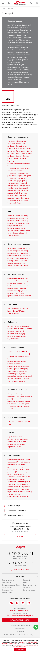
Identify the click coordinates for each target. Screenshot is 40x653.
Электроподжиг (13, 82)
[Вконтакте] (11, 603)
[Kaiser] (20, 3)
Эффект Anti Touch (14, 203)
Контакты (26, 587)
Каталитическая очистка (16, 228)
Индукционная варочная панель (18, 163)
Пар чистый (17, 57)
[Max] (17, 603)
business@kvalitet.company (20, 615)
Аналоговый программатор (17, 216)
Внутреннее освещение (15, 218)
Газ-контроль (21, 35)
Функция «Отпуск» (24, 491)
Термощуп (11, 77)
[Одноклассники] (23, 603)
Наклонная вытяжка (14, 364)
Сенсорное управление (22, 376)
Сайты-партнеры (29, 590)
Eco (8, 25)
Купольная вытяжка (14, 359)
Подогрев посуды (13, 62)
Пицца (25, 57)
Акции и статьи (7, 592)
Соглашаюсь (20, 650)
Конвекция (11, 401)
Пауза (20, 176)
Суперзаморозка (22, 484)
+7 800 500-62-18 (20, 563)
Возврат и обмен (8, 590)
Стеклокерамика (13, 183)
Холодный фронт (13, 79)
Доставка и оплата (8, 580)
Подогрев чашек (13, 338)
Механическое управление (16, 336)
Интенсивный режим (22, 356)
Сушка (19, 70)
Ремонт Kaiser (7, 587)
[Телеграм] (29, 603)
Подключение (6, 582)
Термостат (18, 230)
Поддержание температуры (17, 60)
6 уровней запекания (14, 437)
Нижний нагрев (12, 50)
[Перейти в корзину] (37, 3)
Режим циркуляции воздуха (17, 369)
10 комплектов (22, 248)
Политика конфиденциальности (20, 625)
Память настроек (22, 401)
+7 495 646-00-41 (20, 553)
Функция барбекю (13, 190)
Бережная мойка (13, 253)
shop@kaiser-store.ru (20, 610)
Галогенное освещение (21, 354)
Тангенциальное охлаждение (17, 72)
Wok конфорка (12, 308)
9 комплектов (22, 251)
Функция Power (12, 185)
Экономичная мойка (21, 265)
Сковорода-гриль (19, 181)
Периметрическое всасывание (18, 366)
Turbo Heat (26, 25)
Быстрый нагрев (21, 146)
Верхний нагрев (13, 30)
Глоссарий (26, 580)
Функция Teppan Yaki (19, 188)
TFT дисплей (16, 25)
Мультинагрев (23, 47)
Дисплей (27, 37)
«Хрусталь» (11, 248)
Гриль (9, 37)
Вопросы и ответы (29, 585)
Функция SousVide (22, 77)
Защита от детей (13, 40)
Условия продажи (20, 628)
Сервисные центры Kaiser (11, 585)
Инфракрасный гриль (15, 225)
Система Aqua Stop (20, 261)
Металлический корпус (15, 334)
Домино (19, 156)
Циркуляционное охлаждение (18, 496)
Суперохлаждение (14, 487)
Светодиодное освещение (17, 371)
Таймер (25, 70)
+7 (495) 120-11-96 (20, 529)
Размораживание (13, 67)
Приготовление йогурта (16, 65)
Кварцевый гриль (19, 399)
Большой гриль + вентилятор (17, 27)
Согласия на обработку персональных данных (25, 645)
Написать (20, 536)
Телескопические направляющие (19, 74)
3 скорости (11, 351)
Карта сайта (20, 631)
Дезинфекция (17, 37)
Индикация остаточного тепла (18, 161)
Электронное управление (16, 381)
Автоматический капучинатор (18, 326)
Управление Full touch (21, 378)
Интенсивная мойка (14, 256)
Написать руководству (20, 620)
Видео (25, 582)
